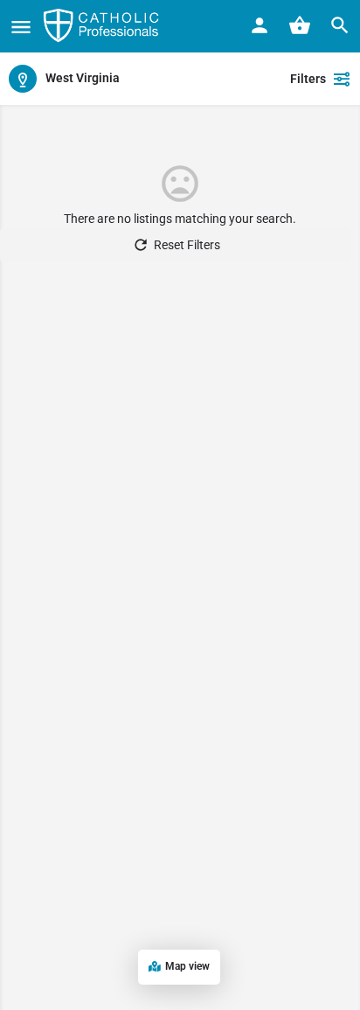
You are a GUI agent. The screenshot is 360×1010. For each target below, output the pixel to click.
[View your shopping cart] (299, 25)
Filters (308, 79)
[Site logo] (103, 26)
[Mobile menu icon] (21, 27)
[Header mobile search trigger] (340, 25)
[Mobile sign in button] (259, 25)
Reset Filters (187, 245)
